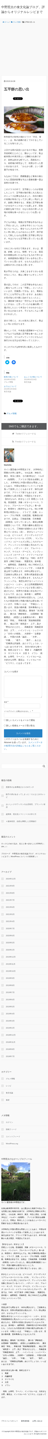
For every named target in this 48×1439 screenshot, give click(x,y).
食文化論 (9, 1093)
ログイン (9, 1122)
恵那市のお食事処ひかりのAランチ (20, 787)
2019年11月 (10, 964)
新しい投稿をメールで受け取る (20, 726)
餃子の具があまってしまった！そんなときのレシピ (25, 795)
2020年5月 (10, 943)
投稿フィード (11, 1129)
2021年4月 (10, 921)
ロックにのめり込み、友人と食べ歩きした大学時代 (21, 844)
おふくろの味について (33, 377)
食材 (7, 1100)
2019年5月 (10, 1007)
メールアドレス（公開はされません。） (18, 711)
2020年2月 (10, 950)
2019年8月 (10, 985)
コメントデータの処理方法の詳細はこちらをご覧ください (23, 745)
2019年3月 (10, 1021)
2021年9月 (10, 886)
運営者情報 (25, 1421)
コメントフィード (13, 1136)
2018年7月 (10, 1056)
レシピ (8, 1086)
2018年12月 (11, 1035)
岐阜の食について (11, 377)
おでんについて (10, 386)
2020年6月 (10, 936)
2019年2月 (10, 1028)
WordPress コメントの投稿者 (23, 856)
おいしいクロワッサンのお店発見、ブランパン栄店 (25, 805)
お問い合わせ (37, 1421)
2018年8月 (10, 1049)
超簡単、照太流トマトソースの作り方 (21, 814)
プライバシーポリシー (9, 1421)
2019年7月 (10, 992)
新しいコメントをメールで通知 (20, 720)
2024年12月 (11, 879)
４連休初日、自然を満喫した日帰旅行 (21, 821)
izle (2, 846)
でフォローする (26, 434)
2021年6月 (10, 907)
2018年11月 (10, 1042)
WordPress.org (12, 1144)
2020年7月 (10, 928)
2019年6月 (10, 1000)
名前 (5, 702)
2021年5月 (10, 914)
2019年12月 (11, 957)
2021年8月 (10, 893)
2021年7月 (10, 900)
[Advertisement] (24, 49)
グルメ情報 (11, 413)
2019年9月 (10, 978)
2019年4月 (10, 1014)
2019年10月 (11, 971)
